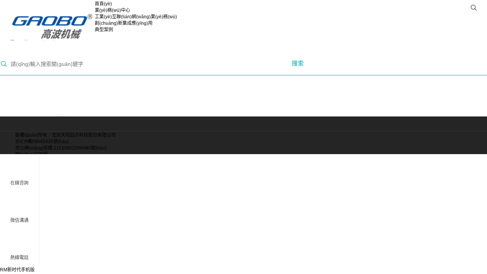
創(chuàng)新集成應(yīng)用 (124, 23)
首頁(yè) (103, 3)
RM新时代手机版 (17, 269)
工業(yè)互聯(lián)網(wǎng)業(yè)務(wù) (136, 16)
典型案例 (104, 29)
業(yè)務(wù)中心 (112, 10)
